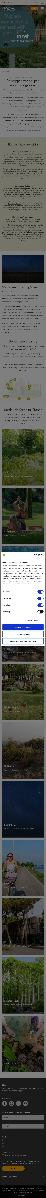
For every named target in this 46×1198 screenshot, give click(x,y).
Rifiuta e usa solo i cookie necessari (23, 641)
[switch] (40, 598)
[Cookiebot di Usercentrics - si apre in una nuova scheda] (34, 554)
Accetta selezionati (23, 634)
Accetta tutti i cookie (23, 627)
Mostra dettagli (33, 620)
